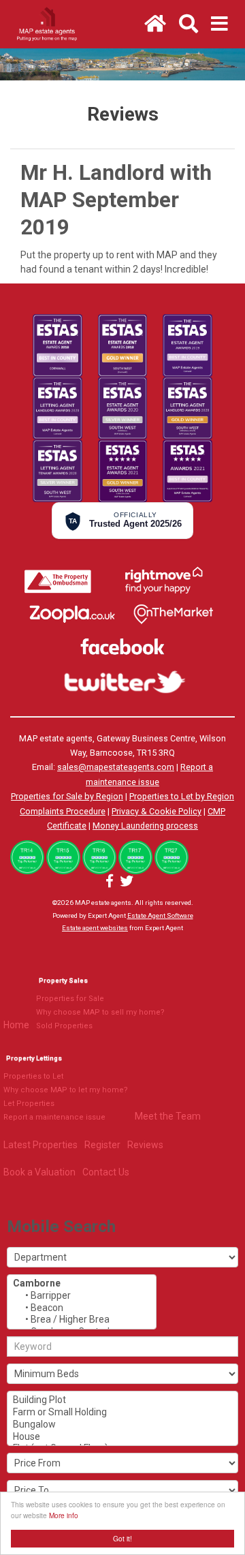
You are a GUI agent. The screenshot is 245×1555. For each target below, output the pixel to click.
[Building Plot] (122, 1400)
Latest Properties (40, 1144)
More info (63, 1515)
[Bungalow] (122, 1425)
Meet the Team (168, 1116)
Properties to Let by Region (181, 796)
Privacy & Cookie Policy (156, 811)
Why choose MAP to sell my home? (100, 1012)
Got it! (122, 1538)
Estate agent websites (95, 928)
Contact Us (105, 1172)
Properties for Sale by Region (67, 796)
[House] (122, 1437)
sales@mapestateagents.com (115, 767)
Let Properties (28, 1103)
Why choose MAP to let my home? (65, 1090)
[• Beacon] (82, 1308)
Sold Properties (64, 1025)
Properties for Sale (70, 998)
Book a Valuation (39, 1172)
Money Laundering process (145, 825)
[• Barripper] (82, 1296)
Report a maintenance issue (54, 1117)
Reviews (145, 1144)
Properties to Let (33, 1076)
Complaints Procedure (62, 811)
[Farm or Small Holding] (122, 1412)
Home (16, 1024)
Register (102, 1144)
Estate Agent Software (160, 915)
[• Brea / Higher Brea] (82, 1320)
